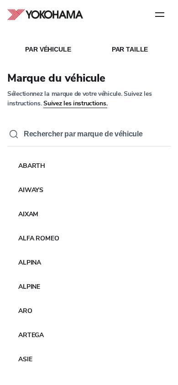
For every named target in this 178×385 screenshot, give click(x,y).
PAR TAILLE (130, 49)
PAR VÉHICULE (48, 49)
